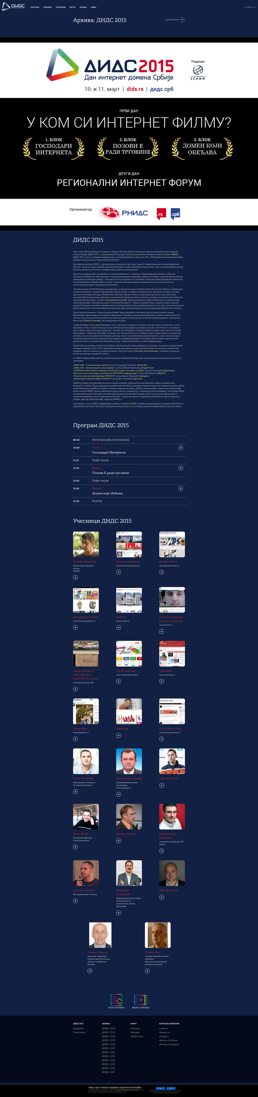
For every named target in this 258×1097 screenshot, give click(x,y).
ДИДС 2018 (108, 1044)
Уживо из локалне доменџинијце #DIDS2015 (94, 376)
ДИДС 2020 (108, 1036)
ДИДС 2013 (108, 1064)
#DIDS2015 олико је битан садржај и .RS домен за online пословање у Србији (109, 371)
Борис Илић (80, 834)
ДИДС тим (137, 1036)
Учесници (61, 7)
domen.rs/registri (169, 1044)
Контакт (135, 1028)
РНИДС (174, 254)
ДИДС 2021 (108, 1032)
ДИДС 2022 (108, 1028)
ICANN (133, 404)
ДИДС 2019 (108, 1040)
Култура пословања (128, 562)
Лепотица (122, 729)
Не (171, 1088)
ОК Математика (126, 671)
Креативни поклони (85, 617)
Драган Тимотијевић (129, 778)
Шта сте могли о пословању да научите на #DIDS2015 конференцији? (105, 373)
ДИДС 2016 (108, 1052)
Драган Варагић (126, 834)
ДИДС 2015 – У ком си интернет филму (91, 365)
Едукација (165, 671)
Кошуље (121, 617)
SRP (251, 7)
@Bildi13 (161, 373)
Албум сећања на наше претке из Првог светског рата (85, 675)
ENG (255, 7)
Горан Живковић (83, 778)
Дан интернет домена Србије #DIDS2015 (92, 379)
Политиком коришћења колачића (127, 1090)
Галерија (47, 7)
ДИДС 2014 (108, 1060)
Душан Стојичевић (84, 562)
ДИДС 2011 (108, 1072)
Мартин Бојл (153, 952)
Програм (35, 7)
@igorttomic (168, 371)
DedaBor (143, 365)
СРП (248, 7)
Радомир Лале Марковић (146, 351)
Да (160, 1088)
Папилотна (80, 729)
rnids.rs (163, 1028)
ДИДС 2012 (108, 1068)
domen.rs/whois (168, 1040)
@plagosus (144, 376)
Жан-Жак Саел (168, 890)
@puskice (137, 379)
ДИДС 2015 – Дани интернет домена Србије (94, 368)
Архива (83, 7)
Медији (135, 1032)
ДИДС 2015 (108, 1056)
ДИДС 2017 (108, 1048)
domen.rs (164, 1032)
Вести (72, 7)
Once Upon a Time (170, 729)
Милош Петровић (84, 890)
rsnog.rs (164, 1036)
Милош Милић (168, 778)
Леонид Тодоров (97, 952)
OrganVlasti (147, 368)
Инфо (93, 7)
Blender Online (168, 562)
